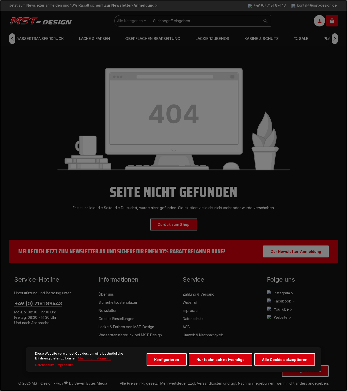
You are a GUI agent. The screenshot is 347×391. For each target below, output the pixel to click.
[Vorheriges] (12, 38)
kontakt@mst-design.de (317, 5)
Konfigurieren (166, 359)
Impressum (191, 310)
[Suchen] (265, 21)
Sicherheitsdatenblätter (118, 302)
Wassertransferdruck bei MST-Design (130, 335)
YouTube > (283, 309)
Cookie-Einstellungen (116, 318)
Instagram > (283, 293)
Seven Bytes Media (90, 383)
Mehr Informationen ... (94, 358)
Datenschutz (193, 318)
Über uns (106, 294)
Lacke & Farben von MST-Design (126, 327)
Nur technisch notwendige (220, 359)
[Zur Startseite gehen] (40, 21)
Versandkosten (209, 383)
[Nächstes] (335, 38)
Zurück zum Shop (174, 224)
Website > (282, 317)
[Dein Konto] (319, 21)
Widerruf (190, 302)
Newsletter (108, 310)
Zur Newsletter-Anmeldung (296, 251)
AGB (186, 327)
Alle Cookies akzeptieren (284, 359)
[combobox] (204, 21)
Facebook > (284, 301)
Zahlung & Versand (198, 294)
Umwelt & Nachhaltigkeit (203, 335)
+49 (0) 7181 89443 (270, 5)
